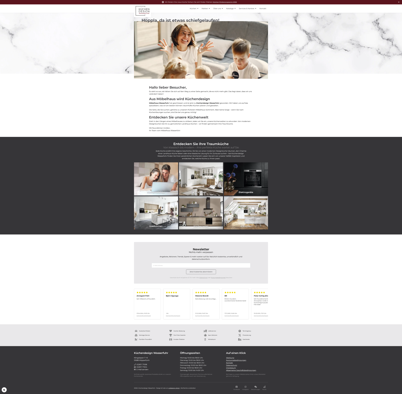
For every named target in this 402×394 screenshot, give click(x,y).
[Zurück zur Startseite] (142, 10)
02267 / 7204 (142, 367)
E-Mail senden (142, 370)
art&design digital (174, 388)
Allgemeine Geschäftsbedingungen (241, 370)
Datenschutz (203, 277)
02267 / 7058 (142, 364)
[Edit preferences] (4, 389)
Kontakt (229, 363)
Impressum (231, 368)
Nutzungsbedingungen (218, 277)
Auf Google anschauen (144, 315)
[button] (194, 8)
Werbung (230, 358)
